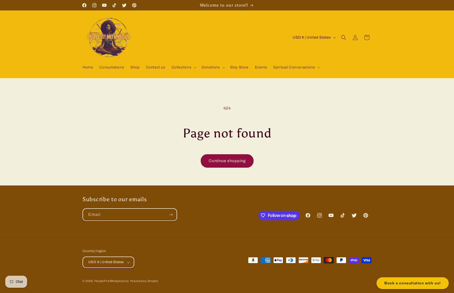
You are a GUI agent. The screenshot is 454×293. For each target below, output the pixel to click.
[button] (183, 67)
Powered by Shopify (144, 281)
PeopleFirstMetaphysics (111, 281)
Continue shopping (227, 161)
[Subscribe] (171, 214)
